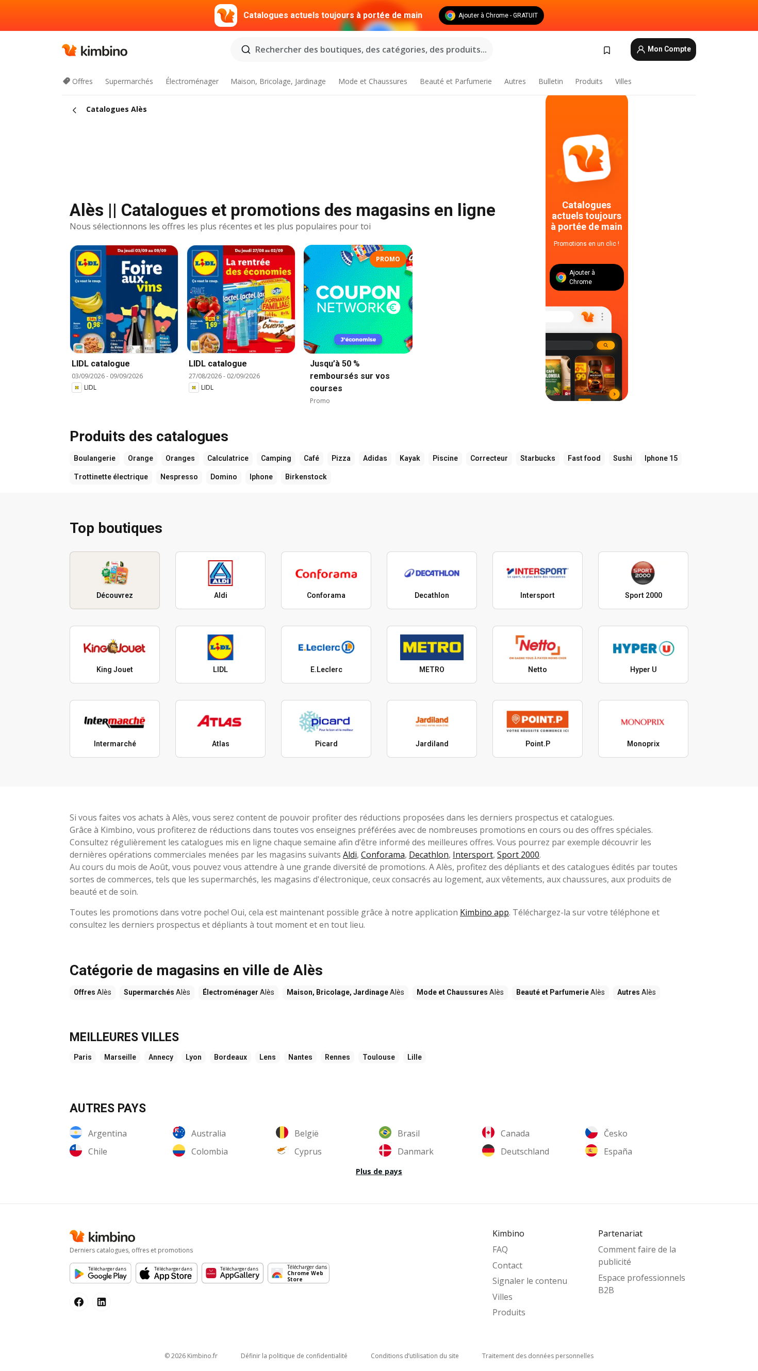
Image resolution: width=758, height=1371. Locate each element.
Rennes (337, 1057)
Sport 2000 (518, 854)
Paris (83, 1057)
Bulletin (550, 81)
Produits (589, 81)
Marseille (120, 1057)
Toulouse (378, 1057)
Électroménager (192, 81)
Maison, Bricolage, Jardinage (278, 81)
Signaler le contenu (529, 1280)
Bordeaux (230, 1057)
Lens (267, 1057)
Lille (414, 1057)
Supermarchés (129, 81)
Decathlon (429, 854)
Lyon (194, 1057)
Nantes (300, 1057)
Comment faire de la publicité (637, 1255)
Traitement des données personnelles (538, 1355)
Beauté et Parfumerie (456, 81)
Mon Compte (668, 49)
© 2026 (191, 1355)
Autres (515, 81)
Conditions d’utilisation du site (415, 1355)
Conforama (383, 854)
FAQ (500, 1249)
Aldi (350, 854)
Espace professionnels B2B (641, 1284)
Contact (507, 1265)
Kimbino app (484, 912)
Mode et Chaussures (372, 81)
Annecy (161, 1057)
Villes (623, 81)
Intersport (473, 854)
